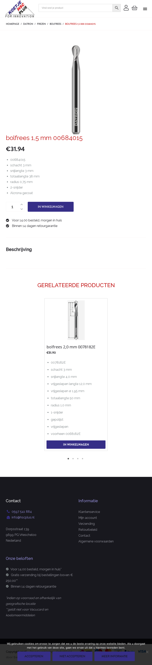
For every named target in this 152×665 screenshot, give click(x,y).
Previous (9, 374)
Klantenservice (89, 512)
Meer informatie (115, 656)
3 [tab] (78, 460)
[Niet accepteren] (147, 652)
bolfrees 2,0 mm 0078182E (71, 347)
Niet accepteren (72, 656)
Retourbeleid (87, 530)
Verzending (86, 524)
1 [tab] (69, 460)
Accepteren (34, 656)
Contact (84, 535)
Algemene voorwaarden (96, 541)
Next (143, 374)
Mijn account (87, 518)
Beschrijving (19, 249)
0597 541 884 (22, 512)
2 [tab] (73, 460)
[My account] (126, 8)
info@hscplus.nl (23, 517)
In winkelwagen (51, 207)
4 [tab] (83, 460)
